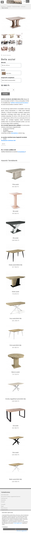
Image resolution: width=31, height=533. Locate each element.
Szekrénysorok (4, 498)
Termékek (9, 6)
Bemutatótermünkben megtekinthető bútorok (10, 496)
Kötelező (5, 527)
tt (18, 151)
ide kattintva (14, 133)
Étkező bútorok (16, 6)
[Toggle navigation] (2, 2)
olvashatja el (22, 151)
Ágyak (2, 506)
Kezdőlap (3, 6)
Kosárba (5, 93)
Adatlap (3, 143)
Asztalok (23, 6)
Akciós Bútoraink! (4, 494)
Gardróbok (3, 500)
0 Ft (28, 1)
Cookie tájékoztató (17, 523)
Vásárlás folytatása (7, 55)
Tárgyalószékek (4, 509)
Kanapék (3, 501)
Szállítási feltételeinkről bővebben (19, 102)
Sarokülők (3, 504)
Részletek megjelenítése (22, 530)
